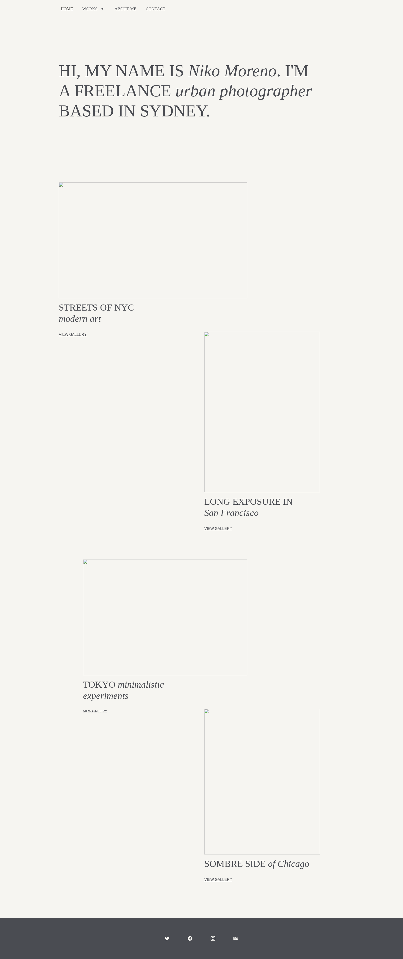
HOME (67, 9)
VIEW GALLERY (73, 334)
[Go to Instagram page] (213, 938)
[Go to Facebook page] (190, 938)
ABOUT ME (125, 9)
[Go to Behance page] (235, 938)
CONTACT (155, 9)
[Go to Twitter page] (167, 938)
